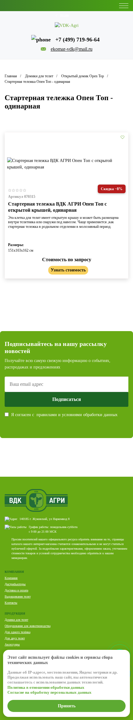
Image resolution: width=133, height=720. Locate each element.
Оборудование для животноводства (27, 626)
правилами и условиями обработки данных (77, 414)
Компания (11, 578)
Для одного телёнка (17, 632)
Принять (66, 706)
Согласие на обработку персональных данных (49, 692)
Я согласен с (64, 414)
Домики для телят (16, 619)
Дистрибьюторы (15, 584)
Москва (64, 15)
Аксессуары (12, 644)
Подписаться (66, 399)
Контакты (11, 602)
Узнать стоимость (68, 270)
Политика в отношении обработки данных (45, 687)
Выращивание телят (18, 596)
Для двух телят (15, 638)
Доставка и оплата (16, 590)
